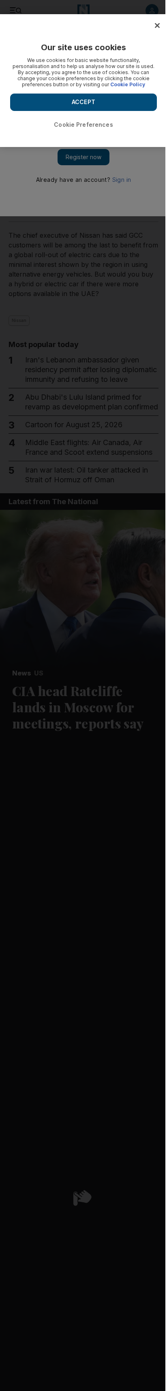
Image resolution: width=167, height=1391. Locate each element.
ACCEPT (83, 101)
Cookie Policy (127, 84)
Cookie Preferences (83, 124)
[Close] (157, 25)
